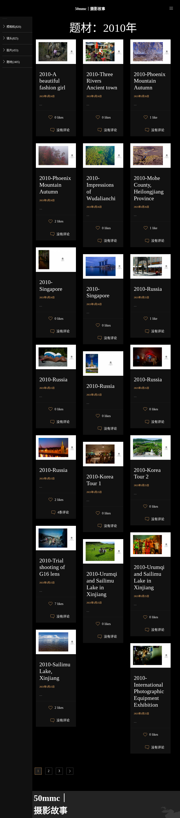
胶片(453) (12, 50)
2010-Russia (148, 289)
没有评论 (63, 130)
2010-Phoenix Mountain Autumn (149, 81)
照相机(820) (14, 26)
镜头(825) (12, 38)
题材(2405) (13, 62)
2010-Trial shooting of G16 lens (52, 567)
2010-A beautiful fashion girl (52, 81)
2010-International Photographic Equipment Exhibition (149, 691)
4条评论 (63, 512)
